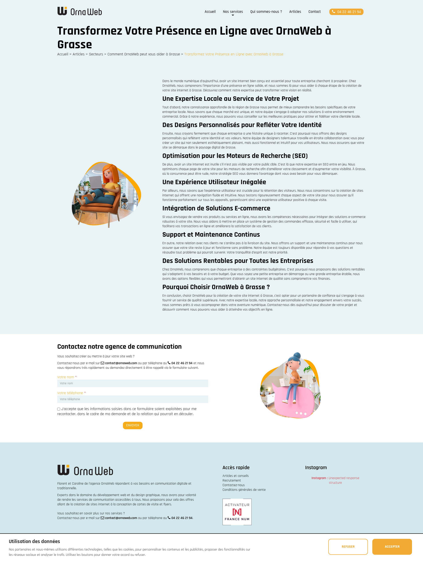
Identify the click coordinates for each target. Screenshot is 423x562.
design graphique (147, 495)
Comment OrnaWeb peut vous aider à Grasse (144, 54)
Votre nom (67, 377)
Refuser (348, 546)
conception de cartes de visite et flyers (144, 504)
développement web (111, 495)
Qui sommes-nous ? (266, 11)
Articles (295, 11)
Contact (314, 11)
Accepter (392, 546)
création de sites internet (92, 504)
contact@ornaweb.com (121, 363)
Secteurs (96, 54)
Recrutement (232, 480)
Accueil (210, 11)
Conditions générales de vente (244, 489)
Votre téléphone (71, 392)
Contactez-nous (234, 485)
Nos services (233, 11)
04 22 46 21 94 (348, 11)
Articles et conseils (236, 476)
